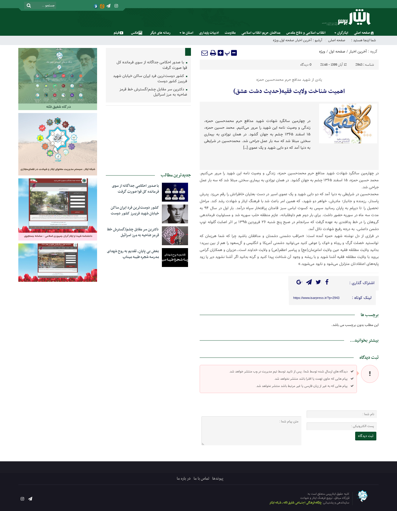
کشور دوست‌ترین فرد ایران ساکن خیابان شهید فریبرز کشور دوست (150, 79)
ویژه (275, 40)
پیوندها (217, 478)
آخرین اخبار (304, 40)
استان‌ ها (187, 33)
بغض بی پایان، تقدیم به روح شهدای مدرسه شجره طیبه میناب (133, 254)
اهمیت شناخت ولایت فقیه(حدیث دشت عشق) (289, 91)
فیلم (116, 33)
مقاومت (230, 33)
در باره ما (184, 478)
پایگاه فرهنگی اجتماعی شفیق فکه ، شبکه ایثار (295, 502)
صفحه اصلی (362, 33)
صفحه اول (287, 40)
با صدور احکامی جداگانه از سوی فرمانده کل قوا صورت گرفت (152, 65)
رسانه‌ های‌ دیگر (160, 33)
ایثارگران (342, 33)
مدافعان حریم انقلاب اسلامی (261, 33)
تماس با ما (201, 478)
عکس (134, 33)
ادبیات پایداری (209, 33)
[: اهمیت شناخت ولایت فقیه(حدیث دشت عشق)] (205, 53)
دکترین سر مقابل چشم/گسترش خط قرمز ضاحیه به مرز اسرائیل (153, 92)
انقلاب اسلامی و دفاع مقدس (306, 33)
